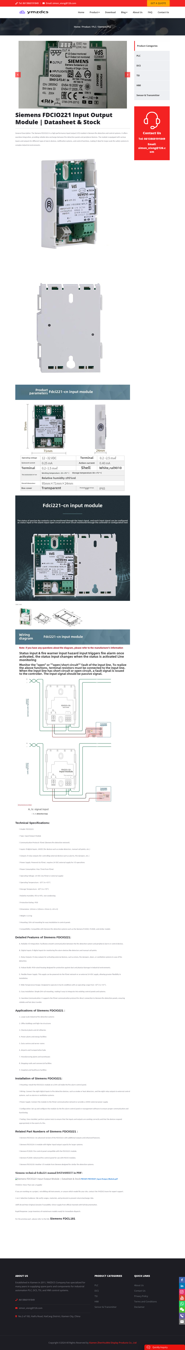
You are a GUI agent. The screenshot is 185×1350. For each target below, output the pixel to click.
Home (81, 12)
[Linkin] (182, 1286)
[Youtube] (182, 1298)
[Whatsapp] (182, 1304)
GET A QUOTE (158, 3)
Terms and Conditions (145, 1301)
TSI (138, 75)
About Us (137, 12)
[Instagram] (182, 1292)
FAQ (150, 12)
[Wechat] (182, 1310)
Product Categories (147, 45)
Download (110, 12)
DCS (139, 65)
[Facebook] (182, 1280)
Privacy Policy (141, 1296)
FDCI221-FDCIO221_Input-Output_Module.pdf (99, 1179)
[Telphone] (182, 1316)
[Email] (182, 1322)
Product (94, 12)
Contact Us (163, 12)
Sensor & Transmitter (148, 95)
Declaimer (139, 1306)
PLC (94, 26)
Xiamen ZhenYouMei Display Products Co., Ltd (113, 1342)
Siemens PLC (104, 26)
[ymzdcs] (33, 12)
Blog (123, 12)
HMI (139, 85)
